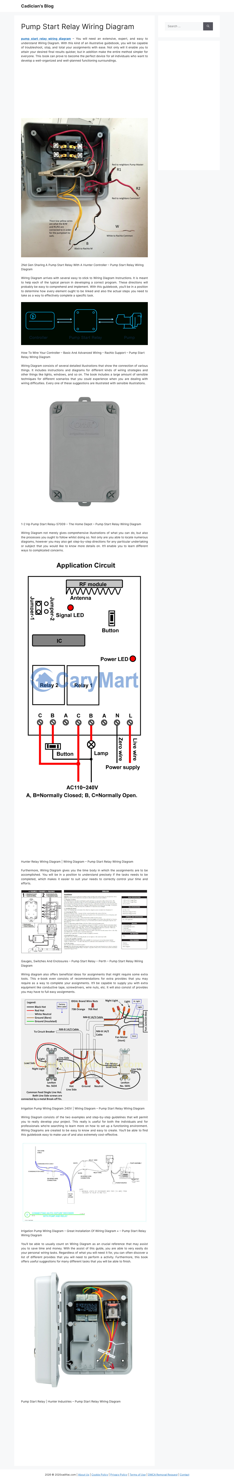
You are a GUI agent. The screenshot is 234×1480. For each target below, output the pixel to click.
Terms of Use (138, 1474)
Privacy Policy (118, 1474)
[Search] (208, 26)
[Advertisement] (84, 91)
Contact (184, 1474)
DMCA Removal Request (163, 1474)
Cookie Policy (99, 1474)
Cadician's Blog (37, 6)
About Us (83, 1474)
